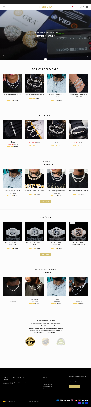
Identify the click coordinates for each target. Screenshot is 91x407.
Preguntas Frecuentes (47, 384)
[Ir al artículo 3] (60, 341)
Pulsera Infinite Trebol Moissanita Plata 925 (34, 94)
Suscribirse (74, 386)
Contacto (45, 377)
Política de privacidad (47, 386)
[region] (45, 35)
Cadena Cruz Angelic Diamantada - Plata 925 (13, 298)
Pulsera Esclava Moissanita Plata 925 (34, 141)
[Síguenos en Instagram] (4, 395)
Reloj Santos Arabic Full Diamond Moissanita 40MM (12, 243)
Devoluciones (46, 382)
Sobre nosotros (46, 380)
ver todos (45, 201)
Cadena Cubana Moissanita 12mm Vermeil (34, 190)
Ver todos (45, 254)
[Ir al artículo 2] (45, 341)
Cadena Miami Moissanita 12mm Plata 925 (78, 190)
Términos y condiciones (48, 388)
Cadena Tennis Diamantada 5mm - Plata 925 (78, 298)
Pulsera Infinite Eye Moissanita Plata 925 (78, 94)
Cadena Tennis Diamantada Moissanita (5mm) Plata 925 (34, 298)
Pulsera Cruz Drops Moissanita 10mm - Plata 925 (12, 141)
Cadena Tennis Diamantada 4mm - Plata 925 (12, 95)
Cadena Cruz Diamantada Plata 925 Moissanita (56, 95)
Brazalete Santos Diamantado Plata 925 (78, 141)
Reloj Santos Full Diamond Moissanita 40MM (34, 243)
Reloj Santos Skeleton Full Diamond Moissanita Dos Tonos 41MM (78, 243)
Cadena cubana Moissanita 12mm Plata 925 (56, 191)
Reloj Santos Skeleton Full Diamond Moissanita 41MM (56, 243)
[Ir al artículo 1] (30, 341)
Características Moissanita (49, 391)
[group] (12, 100)
